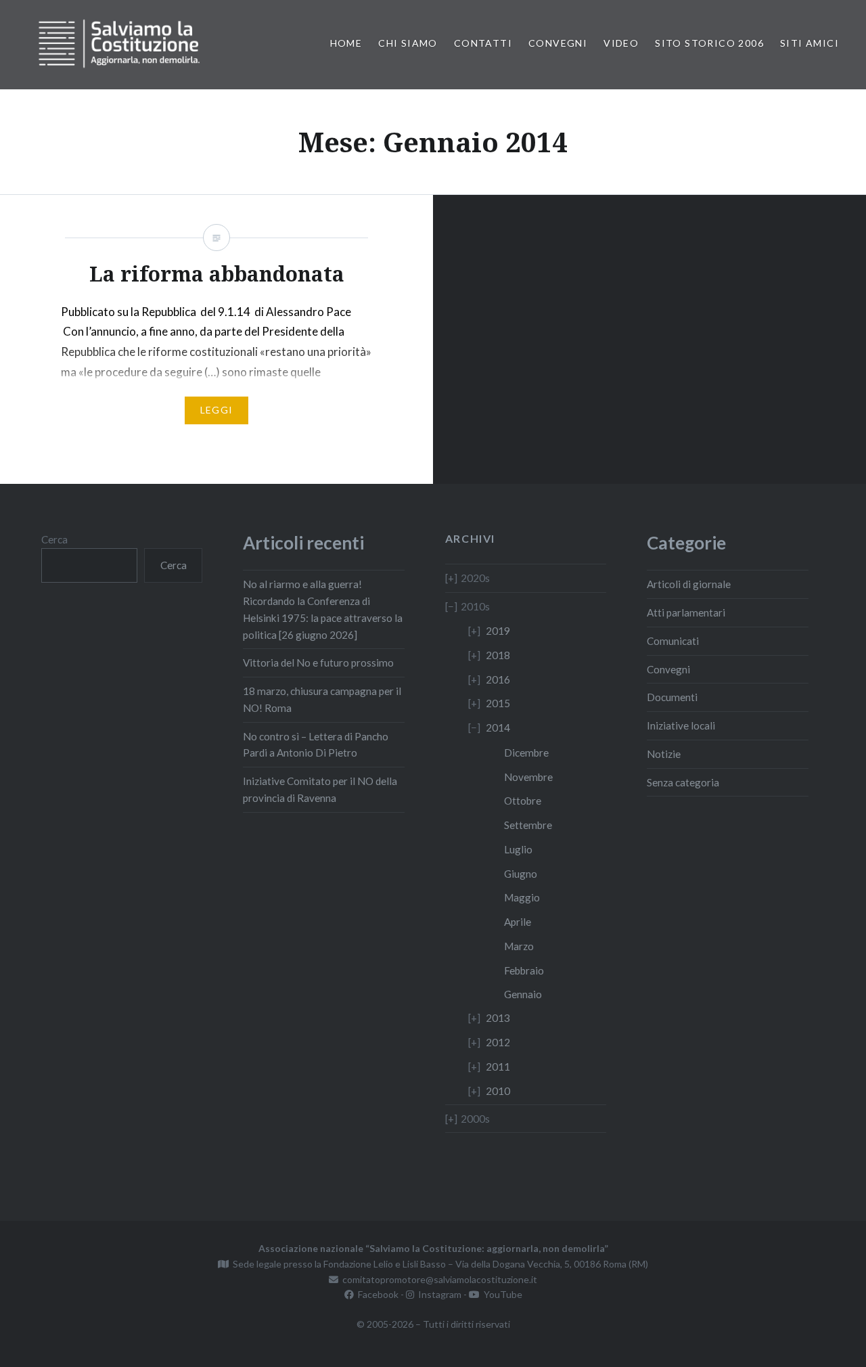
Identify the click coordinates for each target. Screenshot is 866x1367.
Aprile (517, 922)
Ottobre (522, 800)
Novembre (528, 777)
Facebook (376, 1294)
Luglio (518, 849)
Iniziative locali (681, 725)
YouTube (501, 1294)
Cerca (54, 539)
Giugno (520, 874)
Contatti (483, 43)
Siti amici (809, 43)
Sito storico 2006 (709, 43)
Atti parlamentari (686, 612)
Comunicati (673, 641)
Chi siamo (408, 43)
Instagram (437, 1294)
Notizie (664, 754)
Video (621, 43)
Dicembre (526, 752)
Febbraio (524, 970)
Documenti (672, 697)
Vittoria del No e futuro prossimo (318, 662)
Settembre (528, 825)
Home (346, 43)
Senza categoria (683, 782)
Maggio (522, 897)
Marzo (519, 946)
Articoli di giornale (689, 584)
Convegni (557, 43)
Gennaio (523, 994)
